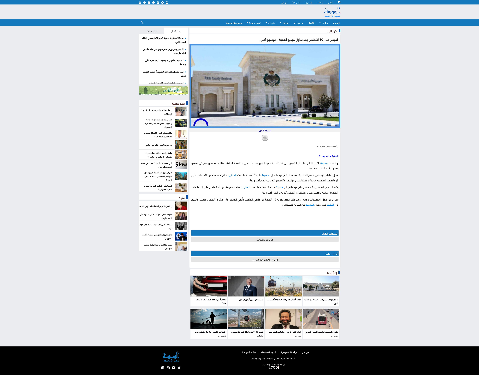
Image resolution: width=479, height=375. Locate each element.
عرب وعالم (298, 23)
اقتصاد (311, 23)
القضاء (330, 204)
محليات (325, 23)
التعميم (309, 204)
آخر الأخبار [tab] (175, 31)
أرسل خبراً (296, 2)
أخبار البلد (332, 30)
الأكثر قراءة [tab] (152, 31)
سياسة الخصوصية (289, 352)
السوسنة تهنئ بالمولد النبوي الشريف (166, 82)
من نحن (284, 2)
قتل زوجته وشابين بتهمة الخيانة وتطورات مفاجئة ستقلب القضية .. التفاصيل (157, 123)
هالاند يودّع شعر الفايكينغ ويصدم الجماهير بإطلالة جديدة (158, 134)
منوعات (271, 23)
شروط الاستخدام (268, 352)
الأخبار (330, 2)
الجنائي (233, 174)
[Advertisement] (219, 12)
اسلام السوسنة (249, 352)
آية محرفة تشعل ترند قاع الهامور (158, 144)
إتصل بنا (308, 2)
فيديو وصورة (255, 23)
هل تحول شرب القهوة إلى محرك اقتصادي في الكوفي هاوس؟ (158, 154)
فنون (182, 197)
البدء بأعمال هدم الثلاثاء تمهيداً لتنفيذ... (284, 299)
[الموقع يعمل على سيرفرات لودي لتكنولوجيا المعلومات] (274, 367)
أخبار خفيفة (178, 103)
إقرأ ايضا (332, 272)
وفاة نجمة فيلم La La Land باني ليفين (155, 206)
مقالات (286, 23)
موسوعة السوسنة (234, 23)
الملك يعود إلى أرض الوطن (251, 299)
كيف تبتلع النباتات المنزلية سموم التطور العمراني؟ (158, 187)
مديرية (324, 162)
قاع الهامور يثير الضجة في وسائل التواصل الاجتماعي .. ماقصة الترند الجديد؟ (158, 176)
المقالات (320, 2)
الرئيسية (336, 23)
